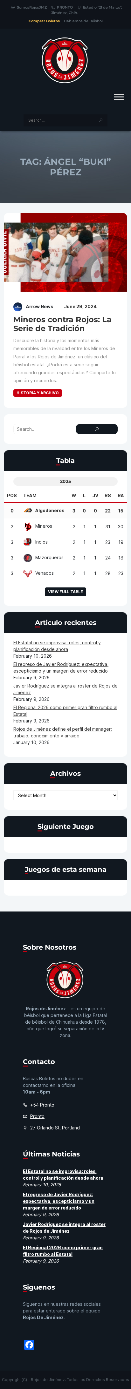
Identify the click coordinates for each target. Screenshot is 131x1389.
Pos (12, 495)
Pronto (37, 1116)
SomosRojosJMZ (32, 7)
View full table (65, 591)
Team (30, 495)
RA (121, 495)
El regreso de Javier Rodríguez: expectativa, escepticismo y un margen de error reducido (58, 1201)
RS (108, 495)
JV (95, 495)
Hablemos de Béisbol (83, 21)
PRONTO (65, 7)
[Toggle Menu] (119, 97)
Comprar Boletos (44, 21)
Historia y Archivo (38, 392)
